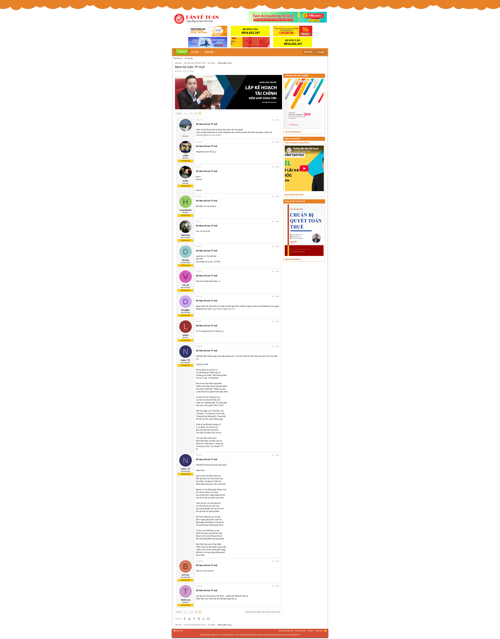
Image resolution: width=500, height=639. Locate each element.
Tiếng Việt (179, 631)
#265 (277, 221)
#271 (277, 455)
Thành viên (209, 52)
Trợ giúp (310, 631)
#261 (277, 120)
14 (200, 113)
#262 (277, 142)
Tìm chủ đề (188, 58)
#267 (277, 271)
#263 (277, 167)
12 (191, 113)
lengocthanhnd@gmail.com (223, 309)
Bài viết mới (178, 58)
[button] (200, 52)
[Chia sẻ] (273, 120)
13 (195, 113)
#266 (277, 246)
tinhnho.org (181, 71)
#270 (277, 346)
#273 (277, 586)
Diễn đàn (182, 52)
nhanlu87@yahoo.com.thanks (208, 135)
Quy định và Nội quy (286, 631)
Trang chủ (319, 631)
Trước (179, 113)
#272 (277, 561)
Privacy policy (300, 631)
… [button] (187, 113)
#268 (277, 296)
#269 (277, 321)
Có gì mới (194, 52)
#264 (277, 196)
